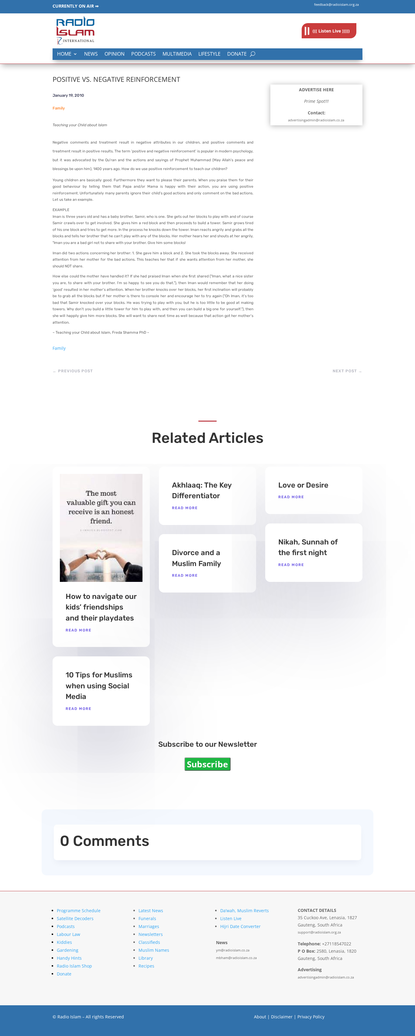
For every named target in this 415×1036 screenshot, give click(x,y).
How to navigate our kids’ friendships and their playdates (101, 607)
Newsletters (151, 934)
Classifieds (149, 942)
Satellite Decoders (75, 918)
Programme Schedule (79, 910)
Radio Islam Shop (74, 966)
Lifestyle (209, 54)
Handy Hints (69, 958)
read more (78, 630)
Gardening (67, 950)
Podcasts (143, 54)
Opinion (115, 54)
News (91, 54)
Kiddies (64, 942)
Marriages (149, 926)
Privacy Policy (310, 1017)
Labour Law (68, 934)
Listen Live (231, 918)
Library (146, 958)
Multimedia (177, 54)
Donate (237, 54)
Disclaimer (282, 1017)
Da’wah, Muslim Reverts (244, 910)
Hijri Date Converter (240, 926)
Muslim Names (154, 950)
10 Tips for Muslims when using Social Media (99, 686)
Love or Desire (303, 485)
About (260, 1017)
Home (64, 54)
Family (59, 108)
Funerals (147, 918)
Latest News (151, 910)
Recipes (146, 966)
